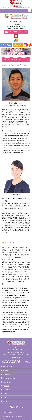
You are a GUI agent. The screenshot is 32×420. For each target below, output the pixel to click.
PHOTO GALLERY (9, 378)
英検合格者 (6, 382)
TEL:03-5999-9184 (16, 22)
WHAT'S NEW (7, 367)
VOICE (5, 394)
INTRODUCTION (8, 370)
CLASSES (6, 374)
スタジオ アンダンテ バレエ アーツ (14, 416)
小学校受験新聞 (8, 412)
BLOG (5, 401)
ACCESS (6, 386)
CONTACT (6, 390)
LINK (4, 397)
